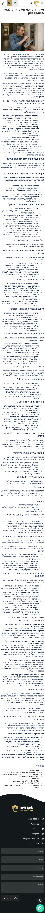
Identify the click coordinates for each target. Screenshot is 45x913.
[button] (42, 3)
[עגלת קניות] (3, 3)
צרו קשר (13, 755)
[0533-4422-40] (26, 3)
